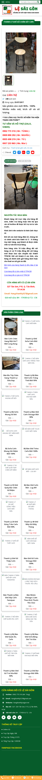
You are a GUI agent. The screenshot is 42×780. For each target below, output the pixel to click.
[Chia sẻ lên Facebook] (19, 152)
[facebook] (9, 717)
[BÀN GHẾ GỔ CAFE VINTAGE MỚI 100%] (31, 546)
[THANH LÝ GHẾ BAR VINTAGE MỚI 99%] (31, 658)
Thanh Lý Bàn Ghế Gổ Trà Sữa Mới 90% (11, 673)
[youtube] (14, 717)
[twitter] (3, 717)
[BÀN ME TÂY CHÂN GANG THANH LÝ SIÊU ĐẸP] (11, 363)
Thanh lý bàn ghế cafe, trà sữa (21, 148)
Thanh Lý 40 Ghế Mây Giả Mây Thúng (31, 524)
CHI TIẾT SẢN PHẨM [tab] (10, 161)
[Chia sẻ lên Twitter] (14, 152)
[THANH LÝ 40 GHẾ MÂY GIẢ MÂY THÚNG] (31, 509)
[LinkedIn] (28, 152)
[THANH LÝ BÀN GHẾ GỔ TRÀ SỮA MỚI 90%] (11, 658)
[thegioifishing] (21, 10)
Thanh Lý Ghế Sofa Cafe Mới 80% (31, 341)
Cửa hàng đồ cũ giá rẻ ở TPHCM (17, 275)
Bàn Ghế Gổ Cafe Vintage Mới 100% (31, 561)
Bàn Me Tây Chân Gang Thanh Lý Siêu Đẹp (10, 378)
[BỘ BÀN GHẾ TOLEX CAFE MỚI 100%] (31, 436)
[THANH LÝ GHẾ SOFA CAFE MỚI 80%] (31, 326)
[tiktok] (20, 717)
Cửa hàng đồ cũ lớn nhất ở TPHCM (18, 271)
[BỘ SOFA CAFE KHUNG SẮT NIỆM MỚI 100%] (11, 436)
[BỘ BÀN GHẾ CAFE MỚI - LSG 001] (31, 473)
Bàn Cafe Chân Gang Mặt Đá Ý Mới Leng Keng (10, 341)
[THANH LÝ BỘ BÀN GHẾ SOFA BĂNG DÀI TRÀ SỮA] (31, 622)
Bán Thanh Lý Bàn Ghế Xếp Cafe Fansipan (11, 597)
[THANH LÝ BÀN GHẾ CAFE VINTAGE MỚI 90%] (31, 399)
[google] (23, 152)
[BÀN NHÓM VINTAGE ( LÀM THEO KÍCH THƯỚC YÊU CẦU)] (31, 583)
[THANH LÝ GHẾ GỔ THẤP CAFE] (11, 546)
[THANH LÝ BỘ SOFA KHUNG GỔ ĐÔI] (11, 399)
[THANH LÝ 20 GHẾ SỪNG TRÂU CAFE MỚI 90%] (11, 509)
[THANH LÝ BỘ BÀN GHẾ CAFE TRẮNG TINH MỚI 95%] (31, 363)
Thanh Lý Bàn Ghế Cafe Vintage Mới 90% (31, 414)
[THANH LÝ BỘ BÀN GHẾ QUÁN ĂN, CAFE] (11, 622)
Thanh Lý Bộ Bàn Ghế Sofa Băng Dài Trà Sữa (31, 637)
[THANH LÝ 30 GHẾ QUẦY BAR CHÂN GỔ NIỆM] (11, 473)
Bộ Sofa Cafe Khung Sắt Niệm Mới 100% (11, 451)
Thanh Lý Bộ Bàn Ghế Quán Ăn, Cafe (11, 637)
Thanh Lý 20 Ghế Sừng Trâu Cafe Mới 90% (11, 524)
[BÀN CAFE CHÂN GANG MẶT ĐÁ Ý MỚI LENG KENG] (11, 326)
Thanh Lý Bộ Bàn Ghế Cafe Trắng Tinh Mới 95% (31, 378)
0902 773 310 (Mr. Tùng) (21, 694)
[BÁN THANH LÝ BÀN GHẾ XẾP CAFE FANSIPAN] (11, 583)
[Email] (32, 152)
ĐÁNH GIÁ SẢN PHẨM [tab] (24, 161)
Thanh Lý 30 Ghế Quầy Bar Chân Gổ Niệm (11, 487)
